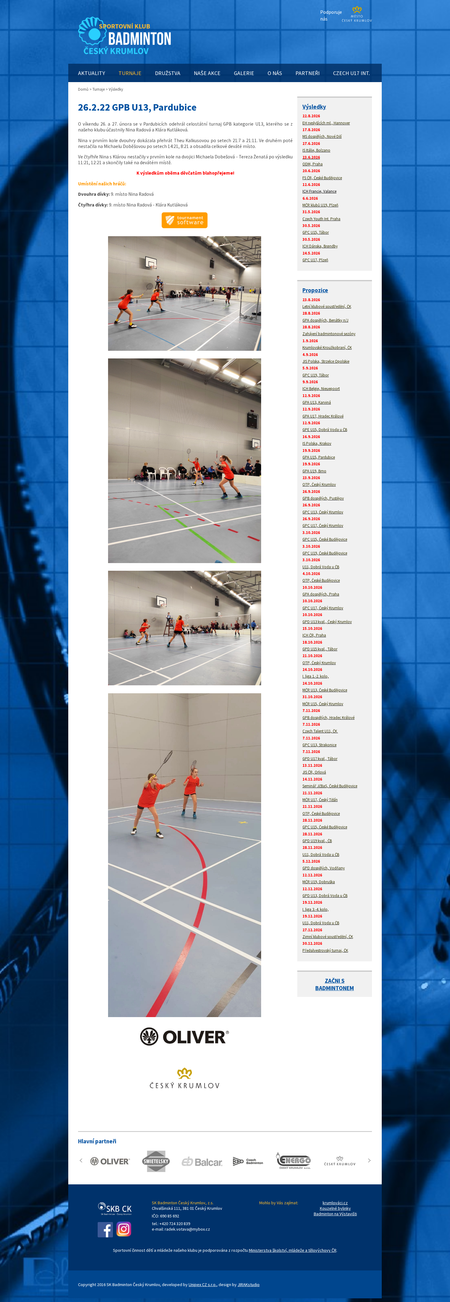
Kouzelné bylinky (335, 1208)
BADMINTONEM (334, 988)
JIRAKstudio (249, 1284)
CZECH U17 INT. (351, 73)
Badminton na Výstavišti (335, 1214)
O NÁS (275, 73)
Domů (83, 89)
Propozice (315, 290)
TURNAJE (129, 73)
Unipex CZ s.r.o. (202, 1284)
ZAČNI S (335, 980)
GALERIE (244, 73)
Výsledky (314, 106)
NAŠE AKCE (207, 73)
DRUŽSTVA (167, 73)
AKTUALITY (91, 73)
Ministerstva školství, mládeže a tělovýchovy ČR (292, 1250)
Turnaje (98, 89)
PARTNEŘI (307, 73)
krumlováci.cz (335, 1202)
